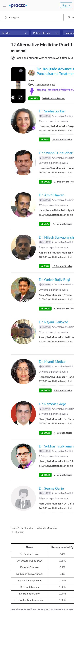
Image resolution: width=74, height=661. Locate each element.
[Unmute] (12, 97)
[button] (14, 32)
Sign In (66, 5)
